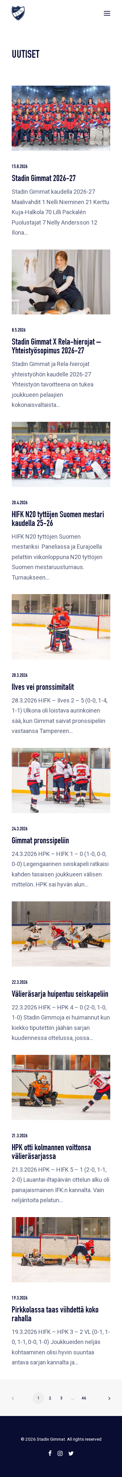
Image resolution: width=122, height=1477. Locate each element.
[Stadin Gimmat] (18, 13)
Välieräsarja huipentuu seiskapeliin (60, 995)
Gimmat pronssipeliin (40, 841)
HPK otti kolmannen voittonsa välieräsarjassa (51, 1153)
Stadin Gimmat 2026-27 (44, 179)
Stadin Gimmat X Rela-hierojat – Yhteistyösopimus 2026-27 (56, 347)
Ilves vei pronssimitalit (43, 688)
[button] (107, 13)
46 (84, 1398)
